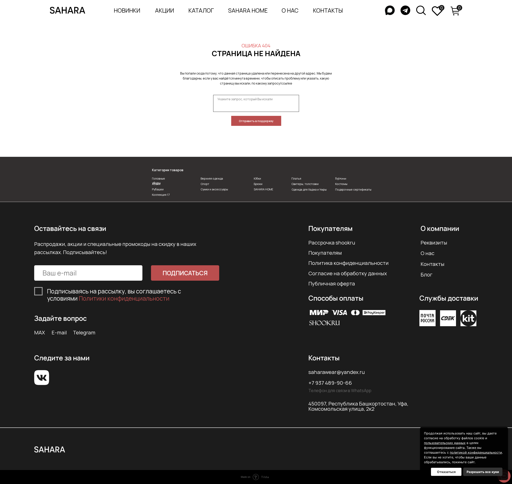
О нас (427, 253)
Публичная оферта (331, 283)
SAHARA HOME (248, 10)
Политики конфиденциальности (124, 298)
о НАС (290, 10)
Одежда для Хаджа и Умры (309, 189)
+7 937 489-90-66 (330, 382)
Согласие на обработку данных (347, 273)
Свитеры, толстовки (305, 184)
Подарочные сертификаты (353, 189)
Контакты (432, 263)
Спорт (205, 184)
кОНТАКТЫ (328, 10)
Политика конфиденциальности (348, 262)
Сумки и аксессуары (214, 189)
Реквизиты (434, 242)
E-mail (59, 332)
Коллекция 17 (161, 195)
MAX (39, 332)
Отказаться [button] (446, 472)
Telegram (84, 332)
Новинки (127, 10)
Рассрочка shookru (331, 242)
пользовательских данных (445, 443)
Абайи (156, 184)
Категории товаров (167, 170)
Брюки (258, 184)
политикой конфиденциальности (476, 452)
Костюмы (341, 184)
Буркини (340, 178)
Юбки (257, 178)
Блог (426, 274)
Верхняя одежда (212, 178)
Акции (164, 10)
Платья (296, 178)
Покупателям (325, 252)
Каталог (201, 10)
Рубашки (158, 189)
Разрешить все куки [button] (483, 472)
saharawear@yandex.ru (336, 372)
